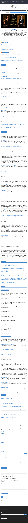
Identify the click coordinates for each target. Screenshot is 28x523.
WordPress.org (3, 503)
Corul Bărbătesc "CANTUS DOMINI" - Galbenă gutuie (7, 127)
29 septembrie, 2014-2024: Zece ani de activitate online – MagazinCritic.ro (10, 62)
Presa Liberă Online (5, 290)
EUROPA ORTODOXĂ (5, 52)
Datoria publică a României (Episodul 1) (6, 46)
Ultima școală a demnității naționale (5, 159)
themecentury (14, 522)
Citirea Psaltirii (3, 72)
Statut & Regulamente (3, 1)
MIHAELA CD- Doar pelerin (4, 382)
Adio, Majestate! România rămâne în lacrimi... (7, 171)
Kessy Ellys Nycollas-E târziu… (5, 377)
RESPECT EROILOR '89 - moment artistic (21, 409)
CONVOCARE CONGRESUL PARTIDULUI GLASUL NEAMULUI (8, 265)
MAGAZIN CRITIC (3, 2)
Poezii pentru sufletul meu (6, 336)
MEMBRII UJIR (17, 1)
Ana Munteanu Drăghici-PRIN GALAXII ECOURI (7, 372)
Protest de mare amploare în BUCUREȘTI (6, 107)
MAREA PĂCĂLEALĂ (3, 110)
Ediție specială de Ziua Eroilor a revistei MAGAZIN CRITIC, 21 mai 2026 (9, 480)
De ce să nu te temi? (10, 49)
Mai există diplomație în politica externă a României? (8, 292)
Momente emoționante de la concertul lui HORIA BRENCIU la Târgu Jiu (10, 124)
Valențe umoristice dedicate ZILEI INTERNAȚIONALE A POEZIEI (8, 98)
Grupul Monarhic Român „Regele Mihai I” (6, 229)
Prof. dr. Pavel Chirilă (17, 127)
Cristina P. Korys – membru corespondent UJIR (7, 474)
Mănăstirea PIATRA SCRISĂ (16, 419)
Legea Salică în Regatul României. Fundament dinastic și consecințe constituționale (12, 215)
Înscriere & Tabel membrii (12, 1)
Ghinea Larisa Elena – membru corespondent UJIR (7, 488)
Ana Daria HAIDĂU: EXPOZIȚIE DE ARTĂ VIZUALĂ (7, 419)
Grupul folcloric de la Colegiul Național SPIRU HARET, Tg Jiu (8, 57)
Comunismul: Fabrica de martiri (5, 190)
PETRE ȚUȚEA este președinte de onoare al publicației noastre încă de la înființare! (11, 47)
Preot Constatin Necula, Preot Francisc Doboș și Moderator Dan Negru (10, 401)
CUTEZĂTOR (4, 395)
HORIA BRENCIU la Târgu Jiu (23, 124)
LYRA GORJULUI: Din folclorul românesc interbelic (7, 96)
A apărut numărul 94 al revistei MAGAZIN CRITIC (7, 263)
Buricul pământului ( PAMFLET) (5, 140)
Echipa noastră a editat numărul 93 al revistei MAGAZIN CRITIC (9, 482)
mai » (3, 431)
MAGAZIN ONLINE (21, 1)
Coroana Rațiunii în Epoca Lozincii (5, 184)
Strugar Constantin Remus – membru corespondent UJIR (8, 478)
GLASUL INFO (4, 261)
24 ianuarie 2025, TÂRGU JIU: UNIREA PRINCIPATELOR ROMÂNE (19, 107)
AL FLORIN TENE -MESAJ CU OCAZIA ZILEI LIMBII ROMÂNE (8, 344)
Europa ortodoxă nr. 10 (20, 60)
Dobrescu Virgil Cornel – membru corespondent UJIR (8, 472)
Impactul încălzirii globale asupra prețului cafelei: (7, 116)
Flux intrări (2, 500)
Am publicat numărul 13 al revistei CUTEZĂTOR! (7, 490)
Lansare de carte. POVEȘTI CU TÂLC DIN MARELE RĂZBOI (8, 108)
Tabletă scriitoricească (4, 49)
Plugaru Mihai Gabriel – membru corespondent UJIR (7, 476)
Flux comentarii (3, 502)
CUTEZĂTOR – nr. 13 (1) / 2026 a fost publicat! (7, 398)
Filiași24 (3, 286)
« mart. (1, 431)
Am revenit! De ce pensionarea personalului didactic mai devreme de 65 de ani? (11, 78)
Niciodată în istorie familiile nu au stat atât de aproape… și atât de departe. (10, 400)
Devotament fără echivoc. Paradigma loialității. (7, 241)
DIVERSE (13, 29)
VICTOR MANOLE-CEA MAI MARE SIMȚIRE (6, 367)
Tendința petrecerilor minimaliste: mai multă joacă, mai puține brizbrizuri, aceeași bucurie (12, 268)
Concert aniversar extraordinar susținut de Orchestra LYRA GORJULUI (10, 414)
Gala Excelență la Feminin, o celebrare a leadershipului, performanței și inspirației (14, 30)
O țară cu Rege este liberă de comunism (6, 209)
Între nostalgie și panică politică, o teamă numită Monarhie (8, 165)
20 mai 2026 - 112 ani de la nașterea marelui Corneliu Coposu (9, 204)
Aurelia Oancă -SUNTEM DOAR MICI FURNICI (6, 338)
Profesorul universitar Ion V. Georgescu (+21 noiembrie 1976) (9, 54)
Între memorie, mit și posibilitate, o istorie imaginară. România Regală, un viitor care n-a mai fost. (13, 254)
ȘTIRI (15, 29)
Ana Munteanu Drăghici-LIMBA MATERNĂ (6, 354)
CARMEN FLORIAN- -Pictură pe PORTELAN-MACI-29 (7, 349)
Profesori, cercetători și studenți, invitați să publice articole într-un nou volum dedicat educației (13, 44)
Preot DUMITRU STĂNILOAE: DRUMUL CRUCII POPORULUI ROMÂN (9, 60)
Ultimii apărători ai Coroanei (4, 235)
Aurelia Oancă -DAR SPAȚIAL (4, 387)
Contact (8, 1)
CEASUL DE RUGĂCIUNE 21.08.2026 (5, 69)
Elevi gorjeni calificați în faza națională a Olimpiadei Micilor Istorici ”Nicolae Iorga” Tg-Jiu (12, 99)
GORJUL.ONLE (4, 76)
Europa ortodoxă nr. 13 (20, 54)
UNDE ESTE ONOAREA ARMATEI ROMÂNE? (6, 84)
